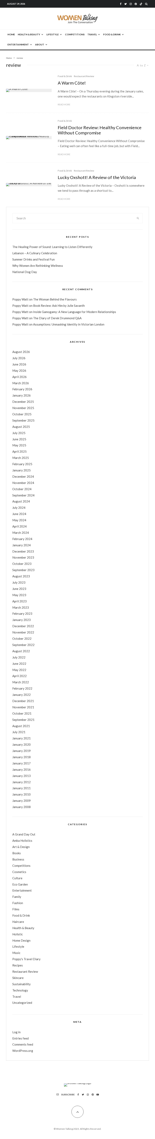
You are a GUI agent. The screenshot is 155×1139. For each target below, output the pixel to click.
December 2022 (23, 626)
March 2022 (20, 682)
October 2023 (21, 563)
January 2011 (21, 788)
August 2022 (21, 651)
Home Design (21, 940)
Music (16, 953)
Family (16, 896)
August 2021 (21, 726)
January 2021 (21, 738)
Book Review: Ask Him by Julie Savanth (59, 305)
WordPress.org (22, 1050)
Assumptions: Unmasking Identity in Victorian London (68, 324)
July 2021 (18, 732)
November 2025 (23, 408)
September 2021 (23, 719)
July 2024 (18, 507)
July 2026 (18, 358)
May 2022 (19, 670)
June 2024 (19, 514)
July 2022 (18, 657)
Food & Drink (112, 34)
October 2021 (21, 713)
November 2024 (23, 483)
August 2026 (21, 352)
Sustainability (21, 984)
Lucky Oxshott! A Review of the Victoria (97, 177)
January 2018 (21, 757)
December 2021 (23, 701)
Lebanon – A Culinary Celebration (34, 253)
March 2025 (20, 458)
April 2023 (19, 601)
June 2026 (19, 364)
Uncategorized (22, 1002)
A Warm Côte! (72, 83)
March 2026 (20, 383)
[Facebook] (120, 4)
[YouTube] (97, 1094)
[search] (137, 218)
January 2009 (21, 800)
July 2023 (18, 582)
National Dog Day (24, 272)
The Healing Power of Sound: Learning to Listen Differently (52, 247)
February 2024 (22, 539)
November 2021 (23, 707)
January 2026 (21, 395)
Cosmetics (19, 872)
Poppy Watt (20, 299)
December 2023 (23, 551)
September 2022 (23, 645)
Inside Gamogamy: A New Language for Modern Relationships (74, 312)
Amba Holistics (22, 840)
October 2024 (21, 489)
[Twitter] (125, 4)
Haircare (18, 921)
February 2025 (22, 464)
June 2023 (19, 588)
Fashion (17, 903)
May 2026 (19, 370)
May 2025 (19, 445)
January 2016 (21, 769)
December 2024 (23, 476)
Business (18, 859)
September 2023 (23, 570)
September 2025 (23, 420)
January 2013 (21, 776)
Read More (64, 104)
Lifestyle (52, 34)
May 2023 (19, 595)
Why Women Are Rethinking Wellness (37, 265)
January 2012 (21, 782)
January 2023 (21, 620)
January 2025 (21, 470)
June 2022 (19, 663)
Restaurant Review (84, 76)
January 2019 (21, 751)
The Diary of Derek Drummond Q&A (57, 318)
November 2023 (23, 557)
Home (11, 34)
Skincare (18, 978)
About (39, 44)
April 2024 (19, 526)
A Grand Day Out (23, 834)
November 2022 (23, 632)
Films (15, 909)
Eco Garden (20, 884)
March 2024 (20, 532)
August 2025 (21, 426)
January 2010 (21, 794)
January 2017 (21, 763)
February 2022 (22, 688)
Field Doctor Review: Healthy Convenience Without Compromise (99, 130)
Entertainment (18, 44)
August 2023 (21, 576)
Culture (17, 878)
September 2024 (23, 495)
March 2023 (20, 607)
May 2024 (19, 520)
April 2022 (19, 676)
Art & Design (21, 847)
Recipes (17, 965)
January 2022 (21, 694)
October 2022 (21, 638)
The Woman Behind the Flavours (55, 299)
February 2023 (22, 613)
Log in (16, 1032)
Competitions (75, 34)
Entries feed (20, 1038)
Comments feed (22, 1044)
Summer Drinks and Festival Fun (33, 259)
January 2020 (21, 744)
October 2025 (21, 414)
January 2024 (21, 545)
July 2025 (18, 433)
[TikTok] (141, 4)
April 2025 (19, 451)
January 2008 (21, 807)
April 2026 (19, 377)
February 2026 (22, 389)
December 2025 (23, 401)
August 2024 (21, 501)
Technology (20, 990)
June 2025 (19, 439)
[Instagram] (130, 4)
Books (16, 853)
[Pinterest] (135, 4)
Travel (92, 34)
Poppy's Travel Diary (26, 959)
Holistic (17, 934)
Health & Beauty (29, 34)
